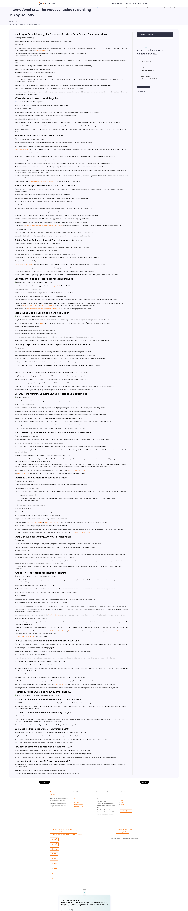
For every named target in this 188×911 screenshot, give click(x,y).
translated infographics (34, 522)
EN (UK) (54, 839)
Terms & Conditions (125, 829)
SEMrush (57, 615)
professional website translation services (41, 181)
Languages (127, 3)
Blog (139, 3)
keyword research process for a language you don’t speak (43, 226)
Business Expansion (18, 24)
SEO (10, 24)
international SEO (40, 50)
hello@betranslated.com (147, 70)
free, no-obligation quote (26, 636)
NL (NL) (54, 869)
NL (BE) (54, 864)
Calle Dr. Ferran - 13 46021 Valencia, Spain (67, 834)
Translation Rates (78, 804)
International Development (32, 24)
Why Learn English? (102, 801)
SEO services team (23, 473)
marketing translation (29, 305)
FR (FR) (54, 854)
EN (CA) (54, 849)
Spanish (64, 631)
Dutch (60, 631)
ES (52, 874)
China (42, 323)
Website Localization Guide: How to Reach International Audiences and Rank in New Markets (105, 816)
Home (114, 3)
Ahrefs (50, 615)
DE (52, 879)
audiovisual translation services (80, 532)
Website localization (21, 149)
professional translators (112, 631)
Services (119, 3)
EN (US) (54, 844)
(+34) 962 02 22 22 (146, 61)
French (49, 631)
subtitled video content (51, 522)
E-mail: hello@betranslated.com (63, 832)
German (54, 631)
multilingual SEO (54, 286)
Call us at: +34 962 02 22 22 (62, 829)
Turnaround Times (78, 806)
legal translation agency (24, 264)
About (135, 3)
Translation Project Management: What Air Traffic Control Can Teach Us (106, 805)
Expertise (76, 799)
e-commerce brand (23, 268)
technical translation (47, 305)
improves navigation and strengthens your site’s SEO (44, 309)
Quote (145, 3)
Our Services (77, 797)
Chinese (70, 631)
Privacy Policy (123, 832)
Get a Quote (144, 87)
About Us (143, 91)
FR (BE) (54, 859)
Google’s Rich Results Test (76, 470)
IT (52, 884)
